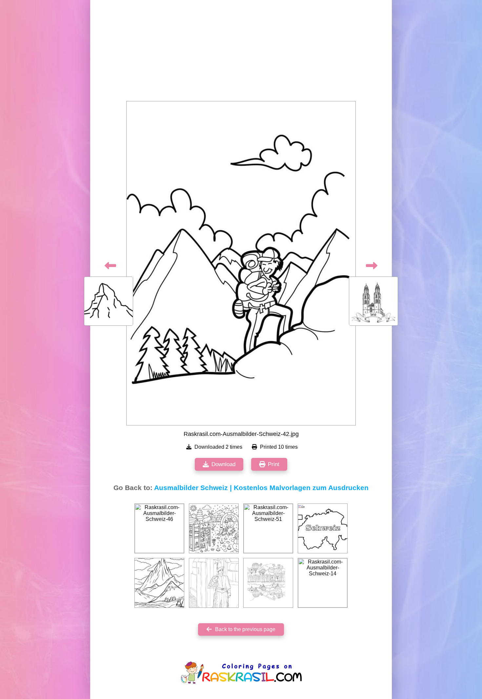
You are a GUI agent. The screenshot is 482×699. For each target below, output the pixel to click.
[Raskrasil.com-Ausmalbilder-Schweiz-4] (214, 528)
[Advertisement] (241, 52)
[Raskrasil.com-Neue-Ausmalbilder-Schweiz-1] (323, 528)
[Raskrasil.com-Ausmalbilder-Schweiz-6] (214, 583)
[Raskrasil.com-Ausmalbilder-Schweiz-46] (159, 528)
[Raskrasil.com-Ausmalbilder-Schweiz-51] (268, 528)
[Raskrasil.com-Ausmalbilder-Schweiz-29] (268, 583)
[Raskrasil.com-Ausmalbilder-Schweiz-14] (323, 583)
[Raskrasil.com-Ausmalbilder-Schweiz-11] (159, 583)
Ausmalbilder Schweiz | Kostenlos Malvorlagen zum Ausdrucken (261, 488)
